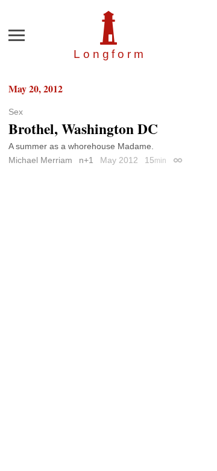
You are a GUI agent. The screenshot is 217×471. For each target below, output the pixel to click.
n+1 (86, 160)
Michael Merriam (40, 160)
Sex (15, 111)
